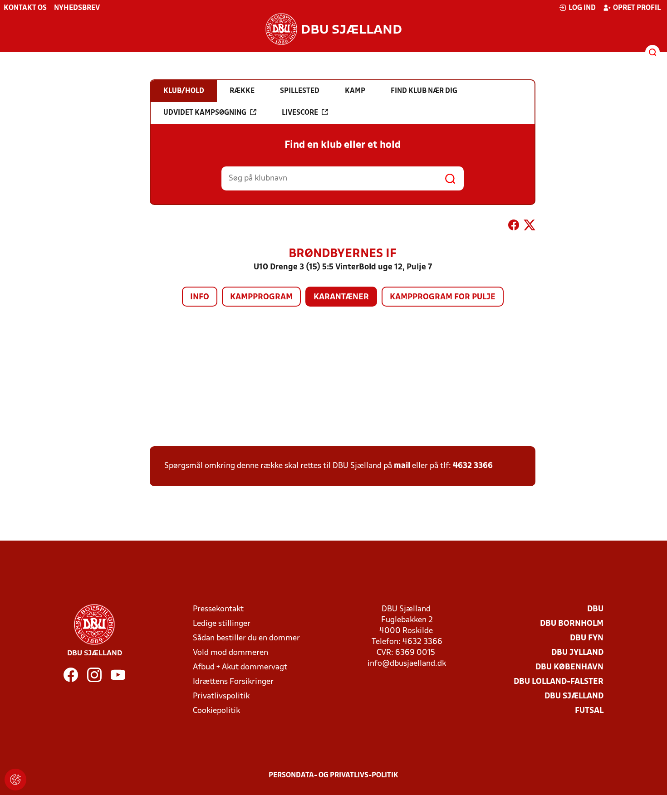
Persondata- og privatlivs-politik (333, 775)
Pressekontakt (218, 609)
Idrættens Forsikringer (233, 682)
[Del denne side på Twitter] (529, 226)
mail (402, 466)
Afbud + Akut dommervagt (240, 667)
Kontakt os (25, 8)
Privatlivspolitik (221, 696)
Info (199, 297)
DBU (595, 609)
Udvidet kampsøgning (204, 113)
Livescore (300, 113)
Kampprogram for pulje (442, 297)
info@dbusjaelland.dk (407, 664)
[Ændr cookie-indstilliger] (15, 779)
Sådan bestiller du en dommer (246, 638)
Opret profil (637, 8)
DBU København (569, 667)
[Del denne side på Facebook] (513, 226)
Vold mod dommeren (230, 653)
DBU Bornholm (571, 624)
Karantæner (341, 297)
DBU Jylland (577, 653)
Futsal (589, 711)
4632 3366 (473, 466)
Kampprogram (261, 297)
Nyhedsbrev (77, 8)
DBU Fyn (586, 638)
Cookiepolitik (216, 711)
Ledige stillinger (221, 624)
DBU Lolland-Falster (558, 682)
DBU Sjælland (573, 696)
